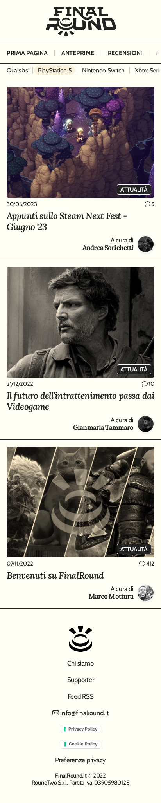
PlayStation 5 (55, 70)
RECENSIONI (125, 53)
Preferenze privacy (80, 760)
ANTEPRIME (77, 53)
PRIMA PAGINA (27, 53)
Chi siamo (80, 663)
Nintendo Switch (103, 70)
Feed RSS (81, 696)
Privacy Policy (82, 729)
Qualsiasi (18, 70)
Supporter (80, 680)
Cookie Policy (83, 744)
